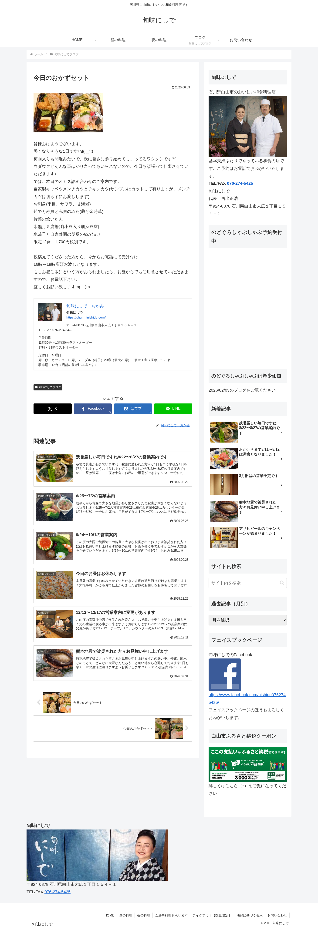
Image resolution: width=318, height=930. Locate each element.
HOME (109, 915)
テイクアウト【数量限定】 (212, 915)
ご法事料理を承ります (171, 915)
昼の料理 (125, 915)
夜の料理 (143, 915)
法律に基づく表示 (250, 915)
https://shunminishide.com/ (86, 317)
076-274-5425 (240, 183)
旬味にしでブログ (50, 387)
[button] (282, 582)
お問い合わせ (277, 915)
